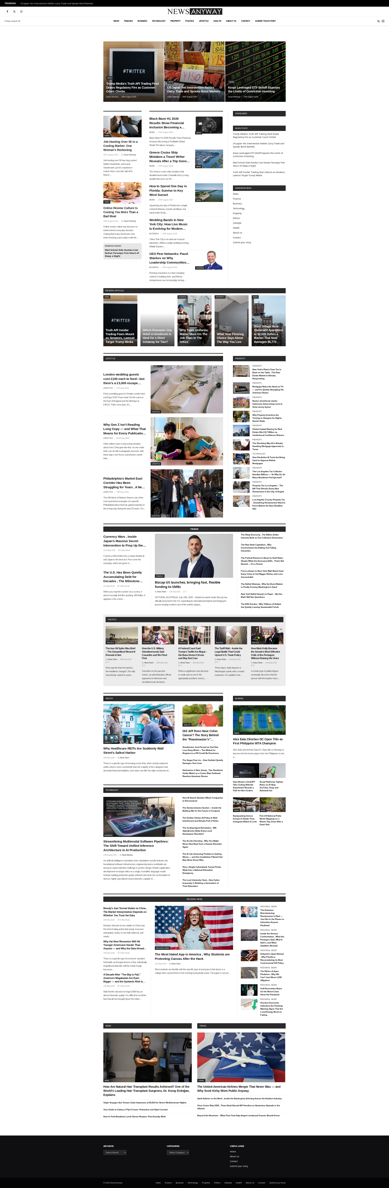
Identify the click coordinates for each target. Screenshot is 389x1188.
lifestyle (110, 358)
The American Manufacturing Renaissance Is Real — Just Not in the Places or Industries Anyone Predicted (272, 917)
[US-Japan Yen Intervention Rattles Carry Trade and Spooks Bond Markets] (194, 71)
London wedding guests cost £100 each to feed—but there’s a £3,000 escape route (123, 379)
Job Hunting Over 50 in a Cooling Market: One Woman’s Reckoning (120, 146)
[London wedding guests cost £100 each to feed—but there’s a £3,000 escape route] (187, 389)
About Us (231, 20)
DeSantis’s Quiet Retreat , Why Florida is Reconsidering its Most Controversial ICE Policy (272, 958)
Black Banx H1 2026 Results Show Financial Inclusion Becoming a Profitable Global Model (166, 123)
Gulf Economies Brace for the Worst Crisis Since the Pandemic (271, 991)
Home (233, 1151)
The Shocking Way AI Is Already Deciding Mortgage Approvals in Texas (268, 446)
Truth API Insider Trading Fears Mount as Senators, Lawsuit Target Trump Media (120, 336)
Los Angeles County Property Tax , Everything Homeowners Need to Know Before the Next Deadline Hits (268, 504)
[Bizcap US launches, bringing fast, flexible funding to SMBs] (194, 556)
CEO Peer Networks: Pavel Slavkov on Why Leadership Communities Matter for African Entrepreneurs (168, 258)
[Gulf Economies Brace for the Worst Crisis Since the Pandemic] (249, 990)
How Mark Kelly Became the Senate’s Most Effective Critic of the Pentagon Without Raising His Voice (265, 653)
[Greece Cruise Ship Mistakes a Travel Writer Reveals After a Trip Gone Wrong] (209, 159)
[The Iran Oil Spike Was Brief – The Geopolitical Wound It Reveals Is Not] (122, 635)
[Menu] (383, 21)
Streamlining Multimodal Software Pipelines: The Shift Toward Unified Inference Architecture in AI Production (136, 846)
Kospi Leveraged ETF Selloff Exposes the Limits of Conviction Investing (254, 89)
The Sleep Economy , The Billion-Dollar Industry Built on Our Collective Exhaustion (262, 536)
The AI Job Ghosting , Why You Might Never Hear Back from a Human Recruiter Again (202, 844)
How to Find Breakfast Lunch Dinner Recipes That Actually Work (134, 1116)
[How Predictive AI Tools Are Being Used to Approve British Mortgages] (241, 459)
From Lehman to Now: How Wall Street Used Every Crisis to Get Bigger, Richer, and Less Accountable (262, 574)
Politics (189, 20)
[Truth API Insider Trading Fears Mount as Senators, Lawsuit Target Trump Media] (120, 320)
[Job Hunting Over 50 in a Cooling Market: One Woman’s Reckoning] (122, 126)
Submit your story (265, 20)
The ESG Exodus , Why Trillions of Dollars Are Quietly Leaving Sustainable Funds (261, 605)
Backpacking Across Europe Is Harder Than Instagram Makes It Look (245, 819)
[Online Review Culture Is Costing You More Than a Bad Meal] (122, 193)
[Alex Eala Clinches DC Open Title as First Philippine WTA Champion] (259, 720)
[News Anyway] (194, 11)
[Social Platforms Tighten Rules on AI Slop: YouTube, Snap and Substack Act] (273, 770)
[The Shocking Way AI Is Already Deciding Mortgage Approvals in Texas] (241, 444)
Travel (203, 1026)
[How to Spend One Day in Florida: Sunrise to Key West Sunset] (209, 192)
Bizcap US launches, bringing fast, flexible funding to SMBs (187, 584)
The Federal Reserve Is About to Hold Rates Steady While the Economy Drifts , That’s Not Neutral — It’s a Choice (262, 561)
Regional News (162, 948)
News (116, 20)
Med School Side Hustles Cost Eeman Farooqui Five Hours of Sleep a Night (122, 252)
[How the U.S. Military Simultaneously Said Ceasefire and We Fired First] (158, 635)
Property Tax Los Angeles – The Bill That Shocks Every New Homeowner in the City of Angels (268, 488)
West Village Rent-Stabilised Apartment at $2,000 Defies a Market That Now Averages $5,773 (268, 334)
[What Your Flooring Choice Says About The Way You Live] (232, 320)
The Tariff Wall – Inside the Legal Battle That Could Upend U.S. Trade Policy (229, 651)
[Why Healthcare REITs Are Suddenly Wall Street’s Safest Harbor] (139, 724)
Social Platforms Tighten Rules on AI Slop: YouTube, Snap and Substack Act (271, 786)
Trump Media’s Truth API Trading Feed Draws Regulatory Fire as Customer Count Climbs (132, 87)
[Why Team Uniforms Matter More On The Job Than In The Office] (194, 320)
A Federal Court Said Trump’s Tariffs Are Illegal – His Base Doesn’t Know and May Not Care (192, 653)
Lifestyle (204, 20)
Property (175, 20)
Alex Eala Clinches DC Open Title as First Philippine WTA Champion (258, 741)
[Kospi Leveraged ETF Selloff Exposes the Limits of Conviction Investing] (255, 71)
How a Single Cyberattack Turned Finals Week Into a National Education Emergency (201, 870)
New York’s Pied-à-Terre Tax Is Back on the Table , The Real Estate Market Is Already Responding (266, 374)
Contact (245, 20)
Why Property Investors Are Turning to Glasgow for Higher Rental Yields (267, 418)
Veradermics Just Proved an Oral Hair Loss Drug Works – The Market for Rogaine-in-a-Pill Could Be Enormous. (200, 750)
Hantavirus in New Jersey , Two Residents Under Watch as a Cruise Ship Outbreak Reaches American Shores (202, 773)
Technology (158, 20)
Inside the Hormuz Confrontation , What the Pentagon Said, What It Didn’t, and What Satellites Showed (272, 939)
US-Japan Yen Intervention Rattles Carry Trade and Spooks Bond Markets (56, 3)
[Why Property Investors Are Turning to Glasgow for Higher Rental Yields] (241, 416)
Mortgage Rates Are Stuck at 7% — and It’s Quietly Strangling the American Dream (268, 389)
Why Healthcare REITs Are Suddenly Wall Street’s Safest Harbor (133, 751)
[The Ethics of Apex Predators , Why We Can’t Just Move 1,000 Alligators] (249, 972)
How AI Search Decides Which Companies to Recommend (202, 799)
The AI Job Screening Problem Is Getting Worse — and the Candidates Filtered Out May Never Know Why (202, 857)
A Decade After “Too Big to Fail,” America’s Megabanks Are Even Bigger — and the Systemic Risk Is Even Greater (123, 978)
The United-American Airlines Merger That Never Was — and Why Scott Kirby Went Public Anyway (238, 1088)
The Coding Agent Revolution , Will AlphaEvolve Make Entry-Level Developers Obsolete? (199, 831)
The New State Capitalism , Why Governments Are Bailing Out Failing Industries (258, 547)
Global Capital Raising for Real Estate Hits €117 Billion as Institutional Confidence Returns (268, 432)
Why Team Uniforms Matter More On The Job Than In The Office (194, 336)
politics (112, 619)
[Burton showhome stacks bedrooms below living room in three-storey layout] (241, 402)
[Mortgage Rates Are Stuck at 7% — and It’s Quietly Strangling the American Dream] (241, 388)
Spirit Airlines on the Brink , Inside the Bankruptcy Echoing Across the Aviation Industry (239, 1098)
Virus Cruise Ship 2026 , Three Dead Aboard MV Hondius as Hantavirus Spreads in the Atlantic (238, 1107)
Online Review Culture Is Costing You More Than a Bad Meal (120, 212)
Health (217, 20)
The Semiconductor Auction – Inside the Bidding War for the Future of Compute (201, 809)
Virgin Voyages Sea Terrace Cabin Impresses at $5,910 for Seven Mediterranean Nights (144, 1102)
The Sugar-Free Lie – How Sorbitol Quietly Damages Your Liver (202, 761)
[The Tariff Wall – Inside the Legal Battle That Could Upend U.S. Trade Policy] (231, 635)
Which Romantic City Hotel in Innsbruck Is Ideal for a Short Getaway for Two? (157, 336)
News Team (161, 592)
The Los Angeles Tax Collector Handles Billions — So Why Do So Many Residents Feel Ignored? (268, 474)
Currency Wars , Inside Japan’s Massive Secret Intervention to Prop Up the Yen (123, 541)
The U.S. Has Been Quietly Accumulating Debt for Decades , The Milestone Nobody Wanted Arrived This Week (124, 577)
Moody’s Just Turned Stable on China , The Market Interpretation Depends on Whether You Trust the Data (125, 912)
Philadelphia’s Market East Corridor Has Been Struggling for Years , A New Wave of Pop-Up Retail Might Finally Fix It (124, 483)
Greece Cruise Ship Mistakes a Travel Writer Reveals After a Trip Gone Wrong (168, 157)
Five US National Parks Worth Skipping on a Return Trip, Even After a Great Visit (271, 820)
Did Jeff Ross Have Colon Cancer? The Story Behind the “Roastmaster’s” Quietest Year (200, 735)
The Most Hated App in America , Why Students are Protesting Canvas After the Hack (192, 956)
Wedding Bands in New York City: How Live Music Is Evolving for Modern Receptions (168, 224)
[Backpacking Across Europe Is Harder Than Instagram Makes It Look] (246, 804)
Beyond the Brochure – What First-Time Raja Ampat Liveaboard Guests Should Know (238, 1115)
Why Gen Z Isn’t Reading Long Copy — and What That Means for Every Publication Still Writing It (124, 429)
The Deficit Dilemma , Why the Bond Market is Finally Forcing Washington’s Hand (262, 585)
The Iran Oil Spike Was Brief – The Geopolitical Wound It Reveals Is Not (120, 651)
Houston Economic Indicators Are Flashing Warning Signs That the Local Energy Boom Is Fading (271, 1009)
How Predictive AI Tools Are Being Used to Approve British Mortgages (268, 460)
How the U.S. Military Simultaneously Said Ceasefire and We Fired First (154, 653)
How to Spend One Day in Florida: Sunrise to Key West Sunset (168, 190)
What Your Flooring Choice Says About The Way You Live (230, 338)
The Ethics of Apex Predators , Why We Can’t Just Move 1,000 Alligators (271, 976)
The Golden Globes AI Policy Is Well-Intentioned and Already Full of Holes (200, 819)
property (240, 358)
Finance (128, 20)
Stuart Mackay (112, 96)
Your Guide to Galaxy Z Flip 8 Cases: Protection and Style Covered (135, 1109)
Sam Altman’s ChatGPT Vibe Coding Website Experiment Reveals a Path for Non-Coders (244, 786)
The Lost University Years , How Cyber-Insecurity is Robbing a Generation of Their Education (201, 883)
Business (142, 20)
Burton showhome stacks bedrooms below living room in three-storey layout (267, 404)
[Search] (378, 21)
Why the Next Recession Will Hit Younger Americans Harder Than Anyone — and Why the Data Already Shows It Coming (124, 945)
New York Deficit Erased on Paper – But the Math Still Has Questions (261, 595)
